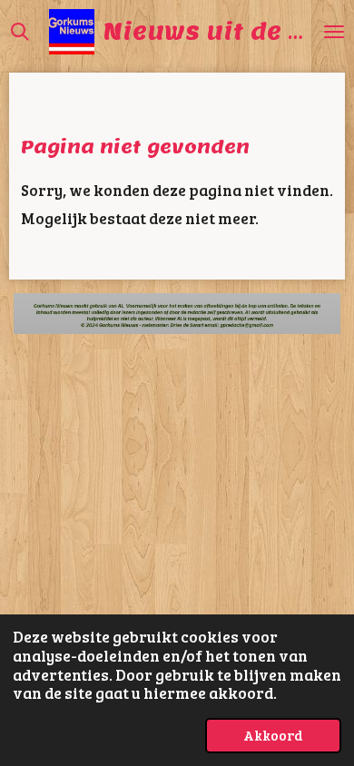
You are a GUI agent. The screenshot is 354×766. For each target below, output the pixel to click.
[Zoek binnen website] (20, 32)
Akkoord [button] (273, 734)
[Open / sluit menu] (334, 32)
